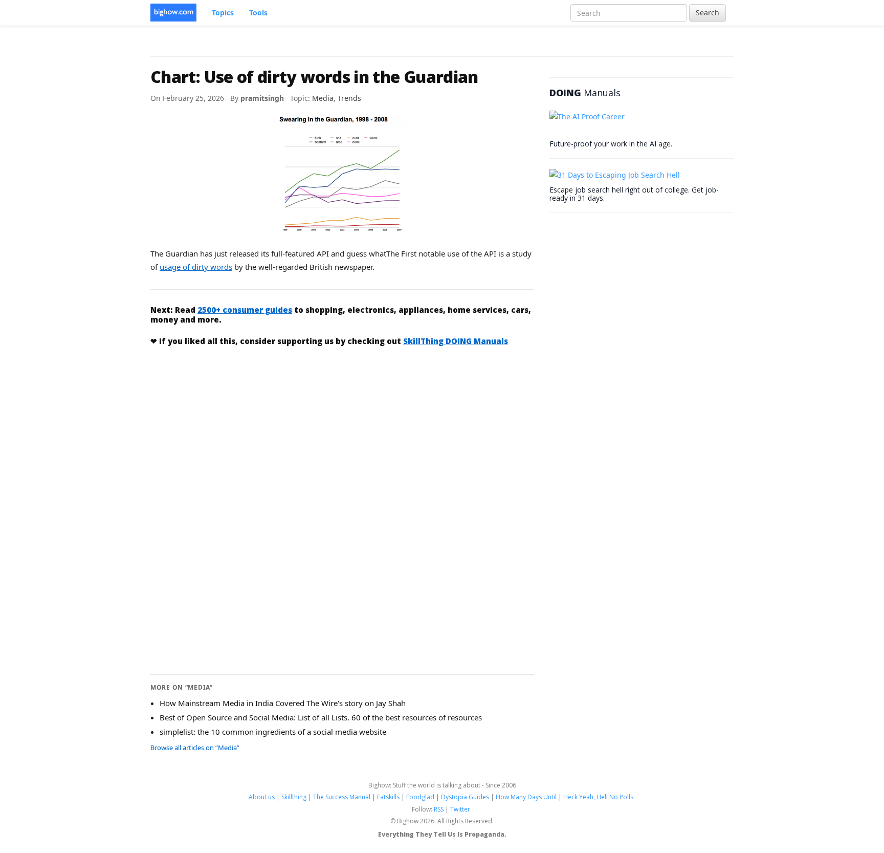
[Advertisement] (342, 431)
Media (323, 98)
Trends (349, 98)
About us (262, 797)
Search (707, 12)
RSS (439, 809)
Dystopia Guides (465, 797)
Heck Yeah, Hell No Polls (598, 797)
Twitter (460, 809)
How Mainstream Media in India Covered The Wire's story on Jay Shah (283, 703)
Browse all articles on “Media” (194, 747)
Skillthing (293, 797)
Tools (258, 12)
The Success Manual (341, 797)
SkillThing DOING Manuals (455, 341)
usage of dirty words (196, 267)
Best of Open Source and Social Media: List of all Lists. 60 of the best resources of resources (321, 717)
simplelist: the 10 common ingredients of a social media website (273, 732)
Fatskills (388, 797)
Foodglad (420, 797)
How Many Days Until (526, 797)
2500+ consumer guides (244, 310)
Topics (223, 12)
